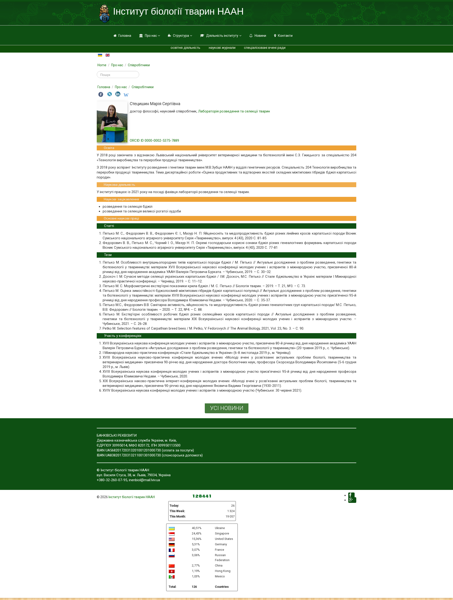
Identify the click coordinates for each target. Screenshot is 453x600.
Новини (260, 35)
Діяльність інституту (222, 35)
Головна (124, 35)
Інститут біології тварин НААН (132, 497)
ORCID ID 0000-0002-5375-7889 (154, 140)
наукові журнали (222, 48)
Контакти (285, 35)
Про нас (151, 35)
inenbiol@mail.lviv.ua (144, 480)
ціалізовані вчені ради (267, 48)
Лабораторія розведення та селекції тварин (234, 111)
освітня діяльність (185, 48)
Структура (181, 35)
